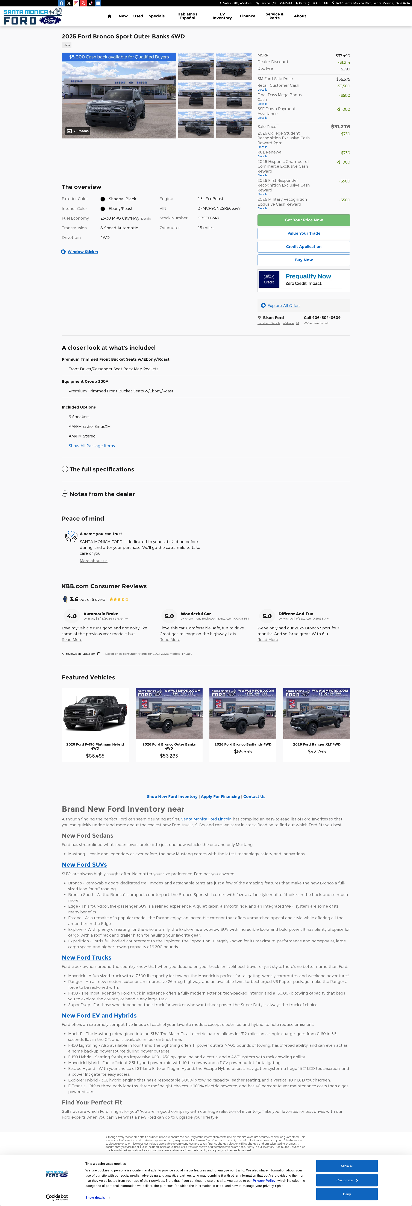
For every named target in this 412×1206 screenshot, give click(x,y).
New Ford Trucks (86, 957)
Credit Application (304, 246)
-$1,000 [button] (343, 109)
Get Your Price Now (304, 220)
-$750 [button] (345, 133)
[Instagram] (76, 3)
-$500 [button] (344, 95)
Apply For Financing (220, 796)
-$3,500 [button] (343, 86)
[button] (154, 44)
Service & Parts (275, 16)
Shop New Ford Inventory (172, 796)
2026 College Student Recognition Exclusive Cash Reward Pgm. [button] (284, 140)
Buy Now (304, 260)
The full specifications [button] (102, 469)
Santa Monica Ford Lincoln (206, 819)
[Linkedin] (98, 3)
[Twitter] (69, 3)
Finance (247, 16)
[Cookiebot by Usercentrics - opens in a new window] (57, 1197)
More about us (94, 560)
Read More (72, 639)
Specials (157, 16)
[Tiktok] (91, 3)
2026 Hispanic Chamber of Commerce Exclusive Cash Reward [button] (283, 168)
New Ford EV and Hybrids (99, 1015)
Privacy (187, 653)
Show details (95, 1197)
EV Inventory (222, 16)
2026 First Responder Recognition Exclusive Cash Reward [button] (284, 187)
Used (138, 16)
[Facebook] (61, 3)
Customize (344, 1180)
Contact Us (254, 796)
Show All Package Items (92, 445)
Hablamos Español (187, 16)
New (123, 16)
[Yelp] (83, 3)
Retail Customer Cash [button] (278, 87)
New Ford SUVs (84, 864)
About (300, 16)
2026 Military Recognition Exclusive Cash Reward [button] (282, 203)
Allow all (347, 1166)
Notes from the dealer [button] (102, 494)
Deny (347, 1194)
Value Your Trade (304, 233)
